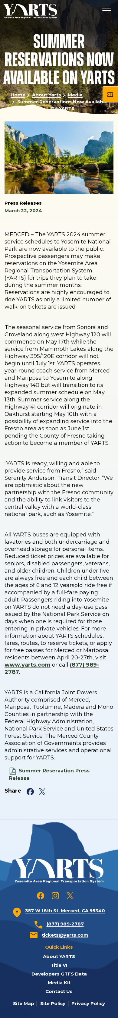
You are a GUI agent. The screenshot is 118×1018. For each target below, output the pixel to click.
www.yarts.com (28, 664)
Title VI (59, 965)
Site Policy (52, 1003)
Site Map (23, 1003)
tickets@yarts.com (65, 935)
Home (18, 95)
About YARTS (59, 956)
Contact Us (59, 991)
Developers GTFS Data (59, 974)
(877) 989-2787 (65, 924)
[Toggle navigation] (106, 11)
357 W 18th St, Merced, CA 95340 (65, 910)
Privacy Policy (88, 1003)
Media (75, 95)
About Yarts (46, 95)
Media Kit (59, 982)
